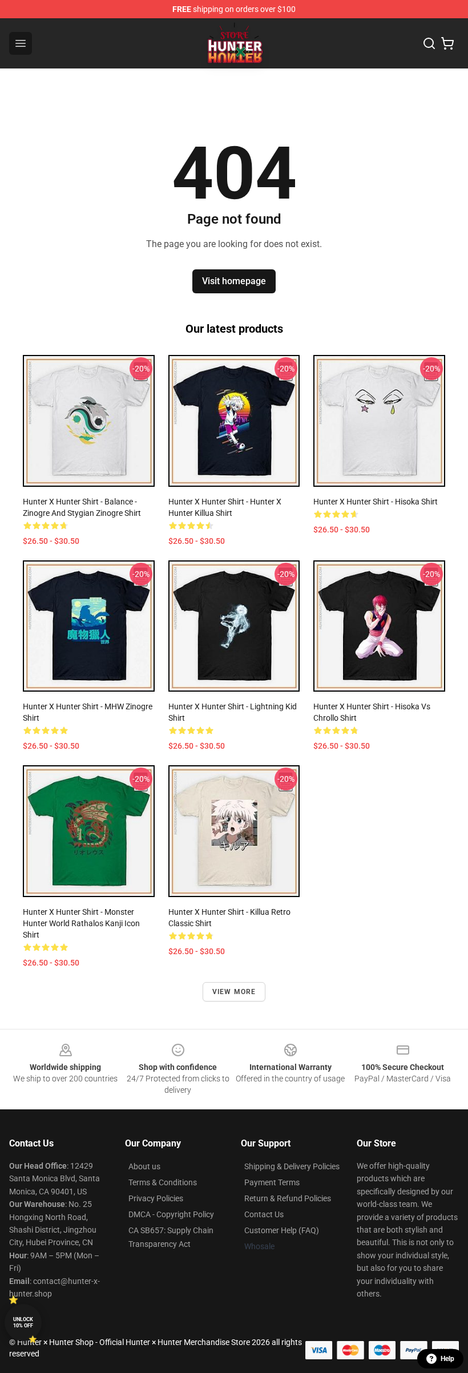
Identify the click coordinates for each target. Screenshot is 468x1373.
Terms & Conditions (162, 1182)
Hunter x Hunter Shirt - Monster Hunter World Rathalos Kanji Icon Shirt (81, 923)
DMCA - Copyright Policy (171, 1214)
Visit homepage (234, 281)
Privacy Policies (155, 1198)
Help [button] (447, 1359)
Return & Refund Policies (287, 1198)
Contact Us (264, 1214)
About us (144, 1166)
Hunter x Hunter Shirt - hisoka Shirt (375, 501)
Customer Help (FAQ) (281, 1230)
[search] (429, 43)
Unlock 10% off (23, 1322)
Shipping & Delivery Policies (292, 1166)
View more (234, 992)
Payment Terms (272, 1182)
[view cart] (447, 43)
